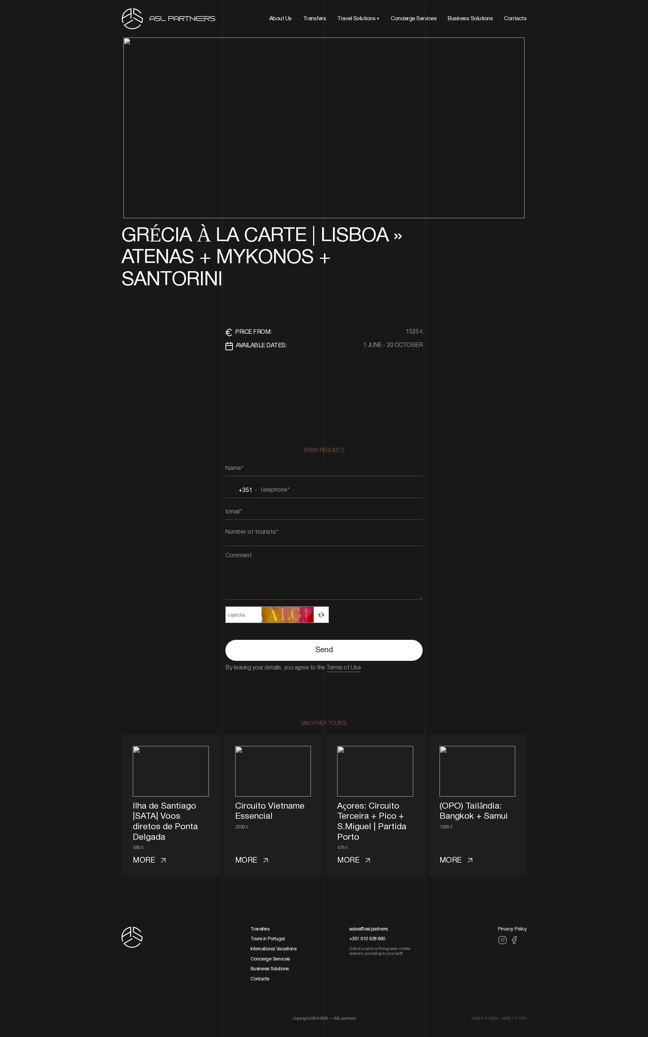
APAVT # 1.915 (514, 1018)
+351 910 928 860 (367, 939)
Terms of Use (343, 668)
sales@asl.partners (368, 929)
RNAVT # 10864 (484, 1018)
